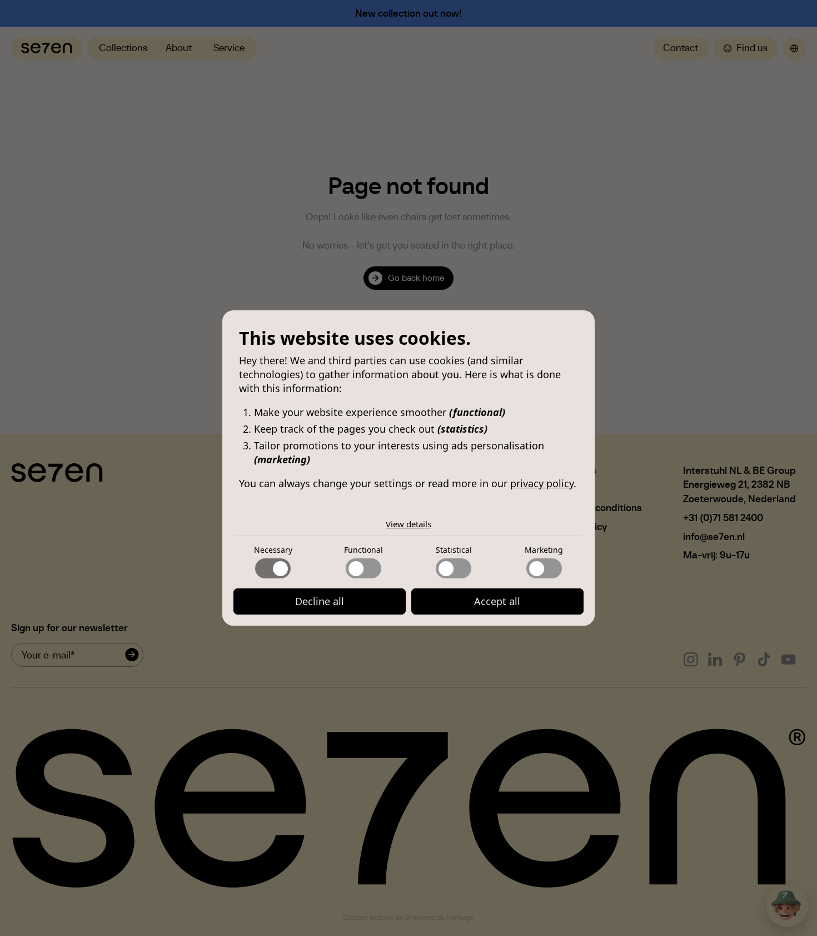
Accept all (497, 601)
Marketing (544, 549)
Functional (363, 549)
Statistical (454, 549)
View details (408, 523)
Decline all (319, 601)
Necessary (273, 549)
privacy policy (542, 483)
